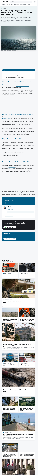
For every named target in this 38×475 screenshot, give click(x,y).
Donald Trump (8, 216)
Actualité (3, 4)
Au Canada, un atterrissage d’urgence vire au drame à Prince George (26, 275)
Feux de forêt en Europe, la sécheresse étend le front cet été (18, 390)
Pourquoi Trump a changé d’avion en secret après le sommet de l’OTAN (27, 455)
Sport (15, 4)
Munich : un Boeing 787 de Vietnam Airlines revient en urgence (9, 365)
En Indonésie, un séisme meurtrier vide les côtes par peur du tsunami (18, 435)
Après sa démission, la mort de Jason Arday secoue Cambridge (27, 365)
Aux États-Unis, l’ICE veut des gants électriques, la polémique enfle (27, 320)
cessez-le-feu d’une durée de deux (22, 86)
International (4, 8)
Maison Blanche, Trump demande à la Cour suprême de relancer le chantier (26, 409)
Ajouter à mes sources (10, 227)
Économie (8, 4)
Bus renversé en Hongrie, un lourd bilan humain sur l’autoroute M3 (9, 409)
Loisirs (29, 4)
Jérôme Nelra (3, 23)
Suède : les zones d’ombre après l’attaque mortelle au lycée (18, 301)
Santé (12, 4)
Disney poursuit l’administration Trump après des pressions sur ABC (17, 345)
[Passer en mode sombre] (35, 2)
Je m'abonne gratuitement (10, 238)
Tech (18, 4)
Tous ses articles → (10, 209)
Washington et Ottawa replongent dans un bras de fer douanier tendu (9, 275)
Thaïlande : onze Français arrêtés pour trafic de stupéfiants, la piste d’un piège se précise (9, 455)
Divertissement (23, 4)
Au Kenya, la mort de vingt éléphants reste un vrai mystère (10, 320)
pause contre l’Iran (11, 167)
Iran (12, 216)
